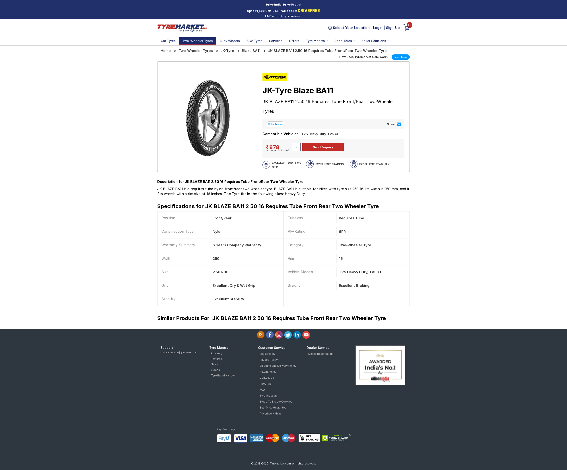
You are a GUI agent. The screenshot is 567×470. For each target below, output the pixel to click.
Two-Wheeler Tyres (197, 41)
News (214, 364)
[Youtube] (306, 335)
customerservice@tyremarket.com (179, 352)
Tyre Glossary (269, 395)
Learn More (401, 57)
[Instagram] (279, 335)
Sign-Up (393, 27)
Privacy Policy (269, 359)
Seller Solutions (374, 41)
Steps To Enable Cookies (276, 401)
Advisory (216, 353)
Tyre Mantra (316, 41)
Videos (215, 370)
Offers (294, 41)
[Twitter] (288, 335)
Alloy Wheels (229, 41)
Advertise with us (271, 413)
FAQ (262, 389)
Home (166, 50)
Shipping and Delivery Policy (278, 365)
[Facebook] (270, 335)
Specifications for (268, 206)
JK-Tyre (227, 50)
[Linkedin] (297, 335)
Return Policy (268, 371)
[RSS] (261, 335)
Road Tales (343, 41)
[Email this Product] (399, 124)
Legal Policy (267, 353)
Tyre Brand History (223, 375)
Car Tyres (168, 41)
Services (275, 41)
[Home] (182, 28)
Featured (216, 359)
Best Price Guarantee (273, 407)
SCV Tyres (254, 41)
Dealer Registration (320, 353)
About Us (266, 383)
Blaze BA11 (251, 50)
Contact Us (267, 377)
